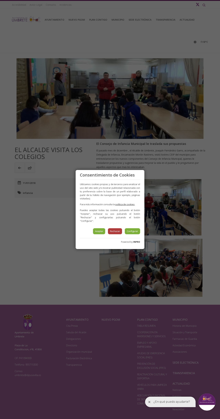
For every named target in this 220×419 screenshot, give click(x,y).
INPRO (136, 241)
